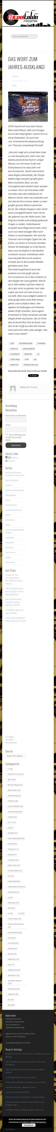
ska (35, 359)
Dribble (33, 43)
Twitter (22, 43)
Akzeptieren (28, 1125)
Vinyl (11, 1005)
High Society (14, 865)
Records (12, 948)
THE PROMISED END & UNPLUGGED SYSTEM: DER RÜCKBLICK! (14, 591)
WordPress (10, 1129)
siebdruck (13, 959)
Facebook (16, 43)
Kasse (7, 500)
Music (7, 525)
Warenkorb (10, 562)
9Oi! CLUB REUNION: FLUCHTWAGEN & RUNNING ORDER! (13, 602)
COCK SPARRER (15, 806)
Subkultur (13, 994)
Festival (12, 854)
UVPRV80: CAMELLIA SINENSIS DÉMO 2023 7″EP (24, 1110)
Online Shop (15, 359)
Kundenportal (11, 505)
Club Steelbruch (12, 480)
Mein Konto (10, 520)
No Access (9, 547)
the (10, 999)
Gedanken (41, 343)
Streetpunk (13, 989)
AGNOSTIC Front (15, 774)
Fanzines (13, 849)
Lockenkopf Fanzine (13, 510)
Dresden (12, 833)
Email (7, 425)
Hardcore (14, 348)
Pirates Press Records (16, 925)
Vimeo (27, 43)
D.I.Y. (12, 822)
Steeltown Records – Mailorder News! (20, 1087)
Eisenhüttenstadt (25, 343)
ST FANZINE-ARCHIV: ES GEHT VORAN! (20, 1077)
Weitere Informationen (38, 1122)
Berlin (11, 779)
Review (12, 954)
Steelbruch (14, 365)
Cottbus (12, 817)
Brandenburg (14, 795)
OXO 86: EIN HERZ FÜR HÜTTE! (17, 1092)
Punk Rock (13, 943)
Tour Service (10, 552)
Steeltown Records (31, 365)
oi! (38, 354)
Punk (27, 359)
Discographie (10, 495)
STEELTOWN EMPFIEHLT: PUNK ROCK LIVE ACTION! (25, 1082)
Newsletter (9, 537)
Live (11, 876)
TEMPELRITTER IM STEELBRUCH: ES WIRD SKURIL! (25, 1097)
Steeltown (13, 975)
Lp (10, 897)
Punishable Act (15, 932)
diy (10, 828)
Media (7, 515)
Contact (8, 485)
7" (10, 769)
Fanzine (12, 844)
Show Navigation (44, 24)
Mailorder (28, 354)
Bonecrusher (14, 790)
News (14, 85)
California (13, 801)
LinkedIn (39, 43)
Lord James (13, 892)
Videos (8, 557)
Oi (10, 913)
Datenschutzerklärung (14, 490)
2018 (12, 343)
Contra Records (15, 811)
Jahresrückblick (29, 348)
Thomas (15, 76)
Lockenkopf (14, 354)
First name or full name (15, 415)
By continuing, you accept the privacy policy (15, 437)
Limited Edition (15, 870)
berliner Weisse (15, 785)
